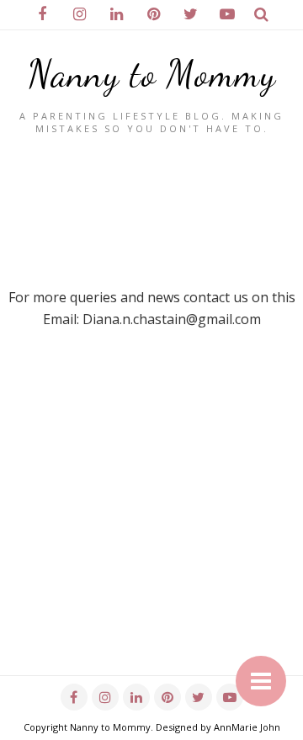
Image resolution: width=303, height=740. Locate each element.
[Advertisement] (151, 523)
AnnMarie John (247, 727)
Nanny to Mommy (152, 74)
